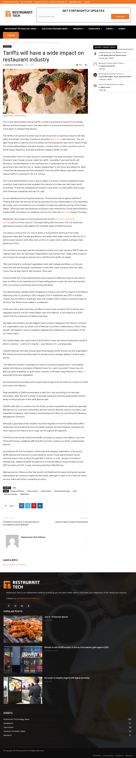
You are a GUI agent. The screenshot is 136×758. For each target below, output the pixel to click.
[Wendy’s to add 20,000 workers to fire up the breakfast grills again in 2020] (23, 659)
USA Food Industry (10, 494)
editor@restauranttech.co (28, 598)
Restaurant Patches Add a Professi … (112, 63)
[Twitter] (27, 505)
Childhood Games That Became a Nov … (113, 52)
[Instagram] (15, 606)
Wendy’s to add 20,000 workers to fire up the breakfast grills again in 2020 (76, 647)
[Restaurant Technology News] (19, 14)
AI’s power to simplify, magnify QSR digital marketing (66, 678)
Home (5, 42)
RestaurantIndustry (17, 491)
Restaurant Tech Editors (14, 65)
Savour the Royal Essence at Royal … (112, 84)
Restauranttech (46, 491)
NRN (14, 488)
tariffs (75, 491)
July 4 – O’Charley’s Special (56, 617)
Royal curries (105, 87)
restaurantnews (32, 491)
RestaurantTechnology (62, 491)
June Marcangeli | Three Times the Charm (116, 77)
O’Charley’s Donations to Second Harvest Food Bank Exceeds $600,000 (21, 523)
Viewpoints (14, 42)
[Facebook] (21, 505)
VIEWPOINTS (24, 494)
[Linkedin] (40, 505)
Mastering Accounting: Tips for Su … (112, 74)
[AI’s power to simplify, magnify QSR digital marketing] (23, 690)
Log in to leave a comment (14, 564)
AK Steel (66, 212)
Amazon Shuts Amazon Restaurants (71, 522)
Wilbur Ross (56, 139)
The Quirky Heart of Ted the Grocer (114, 55)
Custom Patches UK (108, 66)
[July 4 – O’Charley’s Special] (23, 629)
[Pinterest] (34, 505)
